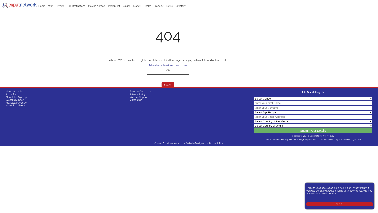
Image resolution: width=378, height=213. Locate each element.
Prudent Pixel (216, 143)
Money (137, 6)
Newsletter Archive (16, 102)
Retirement (114, 6)
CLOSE (339, 204)
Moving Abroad (96, 6)
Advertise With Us (15, 105)
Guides (126, 6)
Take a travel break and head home (168, 65)
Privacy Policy (137, 94)
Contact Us (136, 100)
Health (147, 6)
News (169, 6)
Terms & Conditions (140, 91)
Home (41, 6)
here (359, 139)
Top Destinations (76, 6)
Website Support (15, 100)
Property (158, 6)
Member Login (14, 91)
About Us (11, 94)
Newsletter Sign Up (16, 97)
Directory (181, 6)
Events (60, 6)
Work (51, 6)
